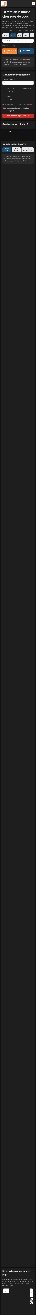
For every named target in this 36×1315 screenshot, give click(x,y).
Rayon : (5, 46)
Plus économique (27, 149)
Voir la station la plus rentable (18, 116)
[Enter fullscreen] (31, 1299)
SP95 (13, 35)
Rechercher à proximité (11, 51)
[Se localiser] (31, 1302)
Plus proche (16, 149)
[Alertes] (33, 3)
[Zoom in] (31, 1290)
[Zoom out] (31, 1292)
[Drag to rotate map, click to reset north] (31, 1295)
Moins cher (7, 149)
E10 (19, 35)
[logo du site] (4, 3)
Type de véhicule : (9, 79)
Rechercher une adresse (26, 51)
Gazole (5, 35)
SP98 (26, 35)
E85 (32, 35)
